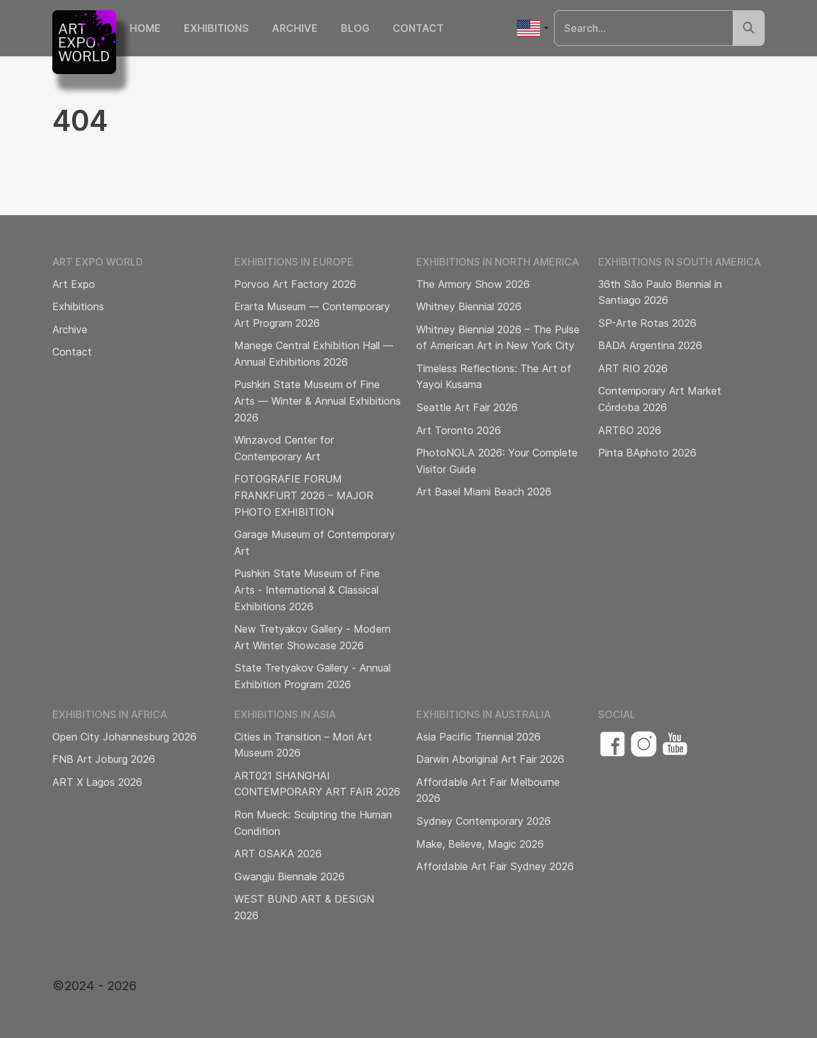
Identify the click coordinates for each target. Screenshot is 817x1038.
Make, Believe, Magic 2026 (480, 844)
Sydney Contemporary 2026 (483, 821)
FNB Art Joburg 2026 (103, 759)
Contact (418, 28)
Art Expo (73, 284)
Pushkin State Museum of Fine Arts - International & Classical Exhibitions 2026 (307, 589)
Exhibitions (216, 28)
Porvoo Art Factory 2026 (295, 284)
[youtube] (675, 744)
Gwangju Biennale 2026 (289, 876)
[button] (532, 28)
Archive (295, 28)
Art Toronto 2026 (458, 430)
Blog (355, 28)
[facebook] (612, 744)
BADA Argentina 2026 (650, 345)
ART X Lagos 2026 (97, 782)
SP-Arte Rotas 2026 (647, 323)
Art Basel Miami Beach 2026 (483, 491)
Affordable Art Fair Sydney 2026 (495, 866)
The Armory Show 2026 (473, 284)
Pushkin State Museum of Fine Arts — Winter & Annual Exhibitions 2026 (317, 400)
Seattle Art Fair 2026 (467, 407)
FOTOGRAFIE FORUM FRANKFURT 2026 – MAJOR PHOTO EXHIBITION (303, 495)
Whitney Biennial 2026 (468, 306)
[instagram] (643, 744)
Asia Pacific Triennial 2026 (478, 736)
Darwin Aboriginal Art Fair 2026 (490, 759)
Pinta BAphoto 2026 (647, 452)
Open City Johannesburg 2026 (124, 736)
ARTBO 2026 (629, 430)
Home (145, 28)
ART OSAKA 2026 (278, 853)
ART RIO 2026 (633, 368)
